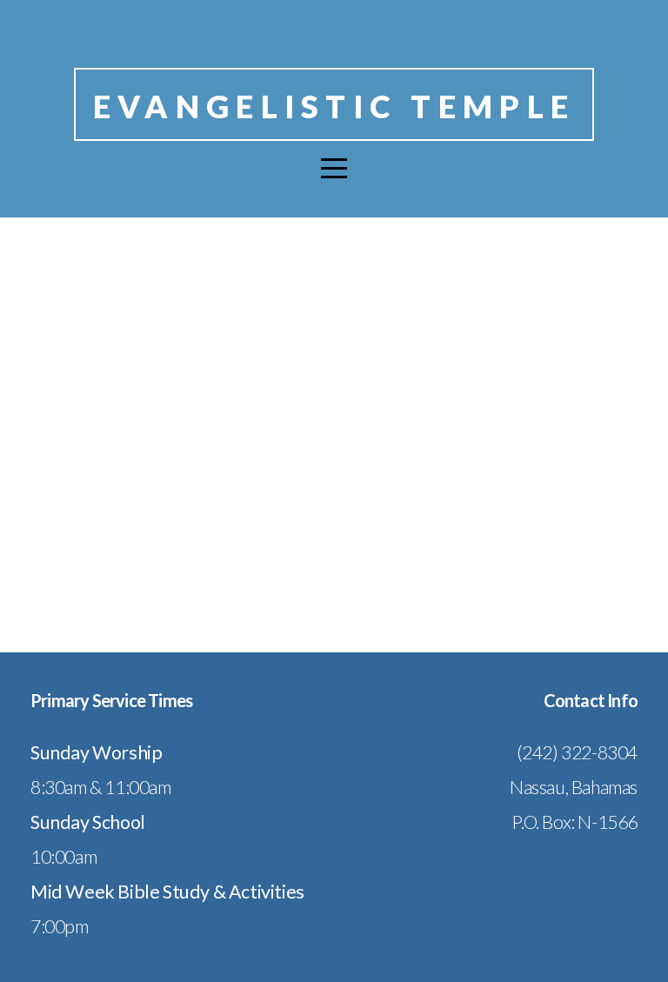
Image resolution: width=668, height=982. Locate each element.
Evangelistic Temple (334, 106)
